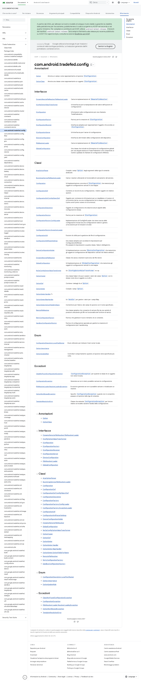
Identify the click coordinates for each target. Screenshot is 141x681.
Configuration (41, 183)
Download (33, 655)
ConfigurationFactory (43, 215)
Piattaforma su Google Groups (77, 661)
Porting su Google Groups (75, 668)
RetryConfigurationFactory (45, 318)
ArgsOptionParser (42, 170)
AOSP (36, 57)
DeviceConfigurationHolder (45, 250)
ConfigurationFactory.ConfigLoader (48, 221)
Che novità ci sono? (9, 13)
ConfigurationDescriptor (44, 208)
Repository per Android (37, 648)
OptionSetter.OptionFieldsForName (48, 305)
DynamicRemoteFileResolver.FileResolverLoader (52, 99)
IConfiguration (90, 76)
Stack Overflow (109, 661)
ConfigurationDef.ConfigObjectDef (48, 198)
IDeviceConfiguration (43, 138)
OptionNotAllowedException (45, 394)
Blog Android (71, 655)
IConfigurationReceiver (44, 125)
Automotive (110, 13)
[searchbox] (13, 20)
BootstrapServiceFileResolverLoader (48, 178)
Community (52, 676)
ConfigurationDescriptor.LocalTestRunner (50, 343)
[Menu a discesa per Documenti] (28, 2)
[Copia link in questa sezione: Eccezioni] (48, 366)
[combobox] (99, 2)
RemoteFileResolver (42, 310)
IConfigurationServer (43, 132)
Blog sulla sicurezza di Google (77, 658)
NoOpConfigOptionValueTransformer (48, 271)
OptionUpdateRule (42, 354)
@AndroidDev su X (73, 651)
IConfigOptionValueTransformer (47, 105)
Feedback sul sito (87, 676)
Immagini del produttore (38, 661)
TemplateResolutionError (44, 401)
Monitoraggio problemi (111, 665)
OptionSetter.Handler (43, 294)
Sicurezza (40, 13)
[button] (12, 33)
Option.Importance (42, 348)
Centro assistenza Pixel (111, 651)
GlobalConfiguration (43, 263)
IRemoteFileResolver (99, 99)
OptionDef (39, 283)
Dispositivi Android (93, 13)
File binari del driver (36, 665)
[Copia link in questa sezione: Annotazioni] (51, 68)
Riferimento (124, 13)
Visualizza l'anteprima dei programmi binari (44, 658)
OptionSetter (40, 289)
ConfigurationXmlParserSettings (46, 241)
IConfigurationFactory (43, 120)
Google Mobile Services (111, 658)
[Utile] (113, 56)
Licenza (69, 676)
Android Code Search (41, 2)
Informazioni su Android (38, 676)
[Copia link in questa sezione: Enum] (43, 335)
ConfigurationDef (42, 191)
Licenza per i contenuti (93, 630)
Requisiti (33, 651)
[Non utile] (116, 56)
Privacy (77, 676)
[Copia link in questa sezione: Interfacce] (49, 92)
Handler (72, 299)
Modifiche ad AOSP (82, 34)
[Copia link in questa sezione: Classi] (43, 163)
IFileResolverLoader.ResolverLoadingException (51, 387)
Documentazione (10, 8)
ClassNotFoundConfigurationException (49, 374)
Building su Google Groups (76, 665)
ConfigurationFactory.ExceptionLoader (49, 230)
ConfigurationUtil (42, 235)
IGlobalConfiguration (43, 148)
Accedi (136, 2)
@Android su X (72, 648)
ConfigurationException (80, 374)
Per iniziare (26, 13)
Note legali (61, 676)
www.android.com (110, 655)
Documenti (22, 2)
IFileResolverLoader (42, 143)
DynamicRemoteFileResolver (45, 258)
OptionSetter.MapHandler (44, 299)
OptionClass (40, 81)
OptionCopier (40, 276)
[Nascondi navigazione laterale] (25, 677)
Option (38, 76)
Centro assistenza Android (112, 648)
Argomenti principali (56, 13)
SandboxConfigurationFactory (46, 323)
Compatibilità (75, 13)
